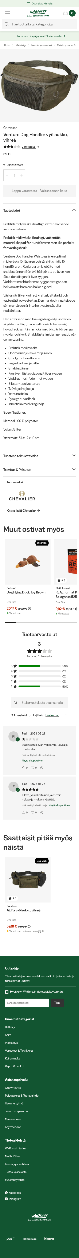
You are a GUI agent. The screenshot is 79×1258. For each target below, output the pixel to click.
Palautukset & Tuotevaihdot (22, 1095)
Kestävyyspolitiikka (17, 1164)
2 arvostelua (28, 146)
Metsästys (21, 45)
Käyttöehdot (13, 1127)
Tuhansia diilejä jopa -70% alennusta (39, 36)
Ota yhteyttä (13, 1088)
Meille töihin (12, 1156)
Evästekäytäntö (14, 1180)
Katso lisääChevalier (21, 510)
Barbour (11, 588)
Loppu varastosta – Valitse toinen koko (39, 191)
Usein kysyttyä (14, 1103)
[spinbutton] (14, 175)
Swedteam (12, 906)
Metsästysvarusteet (41, 45)
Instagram (15, 1199)
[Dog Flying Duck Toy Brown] (28, 562)
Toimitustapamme (16, 1111)
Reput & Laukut (14, 1066)
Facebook (15, 1193)
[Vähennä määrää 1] (7, 175)
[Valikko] (7, 13)
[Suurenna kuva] (39, 85)
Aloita (6, 45)
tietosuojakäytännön (50, 992)
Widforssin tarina (15, 1148)
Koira (8, 1035)
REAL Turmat (63, 588)
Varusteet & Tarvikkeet (19, 1050)
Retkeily (10, 1027)
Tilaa (57, 1003)
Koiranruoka (12, 1058)
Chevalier (10, 128)
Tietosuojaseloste (16, 1172)
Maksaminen (13, 1119)
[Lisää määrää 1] (21, 175)
